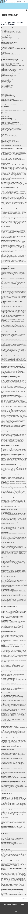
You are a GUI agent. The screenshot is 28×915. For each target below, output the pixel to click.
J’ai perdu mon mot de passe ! (6, 37)
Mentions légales (17, 908)
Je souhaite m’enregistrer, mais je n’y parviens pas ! (10, 31)
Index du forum (10, 15)
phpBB (16, 316)
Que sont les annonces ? (6, 86)
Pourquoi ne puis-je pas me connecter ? (8, 33)
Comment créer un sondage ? (6, 64)
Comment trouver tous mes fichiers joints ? (9, 136)
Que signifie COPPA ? (5, 30)
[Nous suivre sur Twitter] (26, 1)
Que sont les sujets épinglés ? (6, 87)
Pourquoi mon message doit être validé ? (9, 75)
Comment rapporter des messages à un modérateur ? (11, 71)
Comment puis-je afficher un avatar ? (8, 53)
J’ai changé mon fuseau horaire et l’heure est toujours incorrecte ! (13, 48)
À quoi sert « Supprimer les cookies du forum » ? (10, 40)
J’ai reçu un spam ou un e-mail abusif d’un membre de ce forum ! (13, 110)
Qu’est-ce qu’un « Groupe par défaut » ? (8, 102)
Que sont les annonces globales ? (7, 85)
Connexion (10, 1)
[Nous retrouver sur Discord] (18, 1)
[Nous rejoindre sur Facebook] (24, 1)
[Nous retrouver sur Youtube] (22, 1)
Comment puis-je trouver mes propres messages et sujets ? (12, 124)
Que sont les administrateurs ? (7, 93)
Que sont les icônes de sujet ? (6, 90)
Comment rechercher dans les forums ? (8, 119)
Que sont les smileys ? (5, 82)
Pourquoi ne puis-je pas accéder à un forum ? (9, 68)
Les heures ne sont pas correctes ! (7, 47)
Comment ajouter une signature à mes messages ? (10, 63)
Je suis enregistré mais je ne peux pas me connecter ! (11, 32)
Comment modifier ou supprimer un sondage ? (10, 66)
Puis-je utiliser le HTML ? (6, 81)
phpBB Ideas (9, 864)
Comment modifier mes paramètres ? (8, 43)
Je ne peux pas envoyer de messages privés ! (9, 107)
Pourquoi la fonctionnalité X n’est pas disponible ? (10, 141)
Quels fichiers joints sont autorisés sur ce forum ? (10, 135)
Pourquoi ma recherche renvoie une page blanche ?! (11, 122)
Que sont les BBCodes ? (5, 80)
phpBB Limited (5, 854)
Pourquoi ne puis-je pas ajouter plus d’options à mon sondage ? (13, 65)
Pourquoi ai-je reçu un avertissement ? (8, 70)
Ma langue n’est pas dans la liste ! (7, 49)
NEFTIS (16, 911)
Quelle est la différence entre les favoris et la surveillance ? (12, 128)
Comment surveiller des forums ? (7, 130)
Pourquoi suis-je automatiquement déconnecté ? (10, 38)
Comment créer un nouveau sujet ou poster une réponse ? (12, 60)
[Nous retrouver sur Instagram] (20, 1)
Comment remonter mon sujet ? (7, 76)
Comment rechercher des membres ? (8, 123)
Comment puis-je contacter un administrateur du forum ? (11, 145)
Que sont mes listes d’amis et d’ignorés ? (8, 113)
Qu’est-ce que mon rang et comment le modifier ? (10, 54)
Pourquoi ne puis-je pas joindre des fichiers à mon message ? (12, 69)
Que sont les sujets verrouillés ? (7, 88)
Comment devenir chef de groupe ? (7, 99)
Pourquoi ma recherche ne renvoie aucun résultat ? (10, 121)
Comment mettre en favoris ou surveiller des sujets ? (11, 129)
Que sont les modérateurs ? (6, 94)
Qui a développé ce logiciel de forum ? (8, 140)
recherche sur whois (20, 873)
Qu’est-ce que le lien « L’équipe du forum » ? (9, 104)
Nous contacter (10, 908)
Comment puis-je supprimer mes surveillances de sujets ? (12, 131)
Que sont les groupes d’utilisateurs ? (8, 95)
